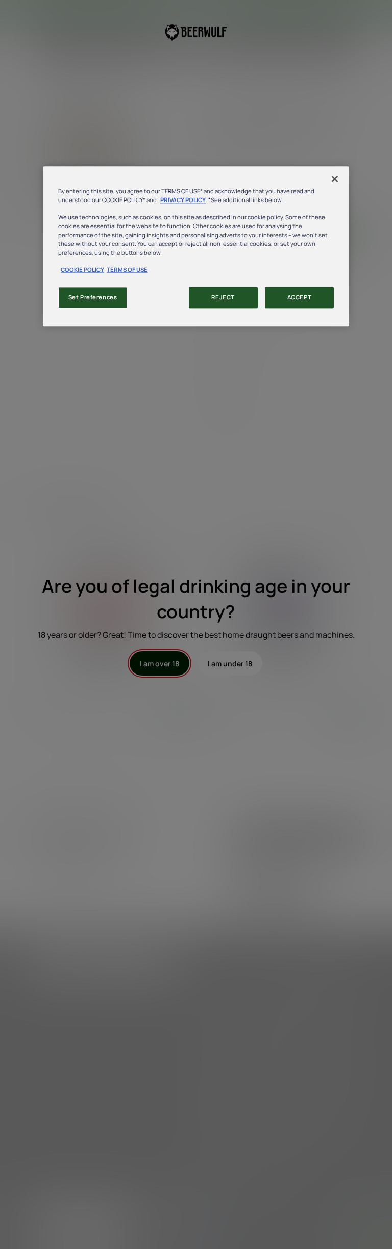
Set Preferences (92, 297)
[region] (196, 247)
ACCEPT (299, 297)
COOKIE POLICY (82, 269)
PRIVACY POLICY (183, 200)
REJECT (222, 297)
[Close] (335, 179)
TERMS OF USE (127, 269)
